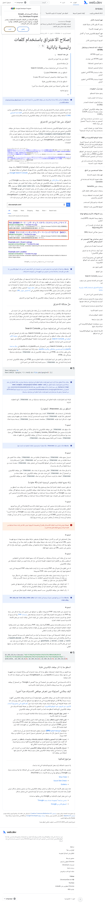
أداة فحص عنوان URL (23, 291)
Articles (99, 9)
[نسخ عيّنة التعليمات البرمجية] (73, 368)
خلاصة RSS (71, 889)
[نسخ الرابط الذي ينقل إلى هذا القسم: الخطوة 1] (63, 425)
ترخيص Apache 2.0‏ (69, 816)
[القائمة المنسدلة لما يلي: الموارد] (70, 2)
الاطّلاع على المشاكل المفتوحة (66, 853)
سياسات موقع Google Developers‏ (35, 816)
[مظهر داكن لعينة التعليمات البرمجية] (71, 368)
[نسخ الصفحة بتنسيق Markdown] (43, 46)
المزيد (63, 2)
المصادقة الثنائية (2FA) (53, 731)
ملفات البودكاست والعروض (67, 871)
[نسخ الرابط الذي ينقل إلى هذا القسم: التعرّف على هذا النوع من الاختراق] (38, 122)
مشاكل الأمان (55, 180)
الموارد (75, 2)
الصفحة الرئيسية (67, 33)
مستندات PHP (22, 615)
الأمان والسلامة (43, 33)
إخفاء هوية (31, 288)
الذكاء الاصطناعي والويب (96, 13)
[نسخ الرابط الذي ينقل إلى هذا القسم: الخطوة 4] (63, 607)
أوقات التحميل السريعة (79, 13)
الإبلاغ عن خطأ (70, 850)
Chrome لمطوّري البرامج (67, 861)
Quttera (64, 784)
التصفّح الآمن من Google (59, 804)
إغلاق (23, 29)
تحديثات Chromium (68, 865)
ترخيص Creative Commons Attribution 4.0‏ (43, 813)
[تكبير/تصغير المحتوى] (55, 55)
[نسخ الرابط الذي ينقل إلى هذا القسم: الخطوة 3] (63, 554)
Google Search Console (19, 173)
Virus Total (63, 777)
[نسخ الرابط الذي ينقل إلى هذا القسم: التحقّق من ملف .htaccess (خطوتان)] (39, 409)
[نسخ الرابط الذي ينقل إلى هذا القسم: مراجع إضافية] (56, 759)
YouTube (71, 883)
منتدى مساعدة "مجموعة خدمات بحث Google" (52, 800)
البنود (73, 899)
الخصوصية (67, 899)
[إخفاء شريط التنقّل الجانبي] (80, 899)
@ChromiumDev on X (67, 879)
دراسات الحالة (70, 868)
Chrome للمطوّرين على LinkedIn (64, 886)
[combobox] (39, 2)
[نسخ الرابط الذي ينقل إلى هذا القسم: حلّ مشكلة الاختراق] (51, 304)
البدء (9, 29)
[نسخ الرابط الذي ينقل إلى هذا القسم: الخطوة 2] (63, 453)
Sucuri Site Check (60, 781)
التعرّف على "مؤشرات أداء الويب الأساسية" (57, 13)
